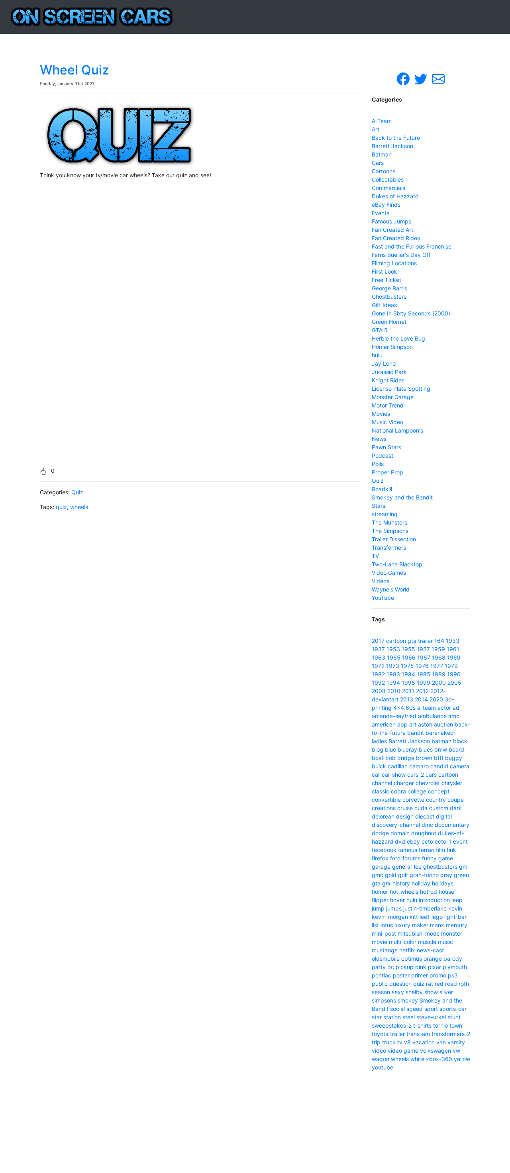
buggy (453, 757)
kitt (414, 916)
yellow (462, 1059)
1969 (454, 657)
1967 (423, 657)
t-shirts (422, 1025)
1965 (393, 657)
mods (432, 933)
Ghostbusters (389, 296)
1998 (408, 682)
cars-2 (415, 774)
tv (399, 1042)
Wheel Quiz (74, 70)
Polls (378, 463)
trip (376, 1042)
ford (395, 858)
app (402, 724)
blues (426, 749)
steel (408, 1017)
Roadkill (382, 489)
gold (390, 874)
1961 (453, 649)
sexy (398, 992)
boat (378, 757)
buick (379, 766)
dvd (400, 841)
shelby (414, 992)
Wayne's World (391, 589)
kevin (455, 908)
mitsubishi (411, 933)
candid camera (449, 766)
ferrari (426, 849)
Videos (380, 581)
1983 (393, 674)
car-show (394, 774)
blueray (407, 749)
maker (420, 925)
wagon (380, 1059)
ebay (413, 841)
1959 (438, 649)
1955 (408, 649)
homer (380, 891)
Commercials (388, 187)
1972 (378, 665)
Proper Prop (387, 472)
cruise (405, 808)
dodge (380, 833)
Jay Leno (384, 363)
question (400, 983)
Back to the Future (396, 137)
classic (380, 791)
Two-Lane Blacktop (397, 564)
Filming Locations (394, 263)
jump (378, 908)
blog (377, 749)
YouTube (383, 597)
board (456, 749)
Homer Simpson (392, 346)
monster (451, 933)
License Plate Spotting (401, 388)
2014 (421, 699)
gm (463, 866)
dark (456, 808)
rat (429, 983)
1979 (451, 665)
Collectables (388, 179)
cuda (421, 808)
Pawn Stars (386, 447)
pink (420, 966)
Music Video (387, 422)
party (379, 966)
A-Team (382, 120)
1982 (378, 674)
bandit (415, 732)
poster (401, 975)
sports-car (453, 1008)
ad (456, 707)
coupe (455, 799)
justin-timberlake (425, 908)
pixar (434, 966)
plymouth (455, 966)
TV (375, 555)
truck (389, 1042)
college (417, 791)
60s (411, 707)
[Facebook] (404, 78)
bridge (405, 757)
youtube (382, 1067)
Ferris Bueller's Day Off (401, 254)
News (379, 438)
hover (397, 900)
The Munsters (389, 522)
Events (380, 213)
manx (437, 925)
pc (390, 966)
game (445, 858)
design (405, 816)
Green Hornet (389, 321)
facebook (384, 849)
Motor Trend (388, 405)
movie (379, 941)
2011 (408, 690)
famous (407, 849)
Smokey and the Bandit (402, 497)
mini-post (384, 933)
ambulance (432, 716)
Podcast (382, 455)
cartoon (396, 640)
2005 (454, 682)
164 (439, 640)
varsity (456, 1042)
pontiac (381, 975)
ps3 (453, 975)
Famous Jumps (391, 221)
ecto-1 (443, 841)
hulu (377, 355)
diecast (424, 816)
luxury (402, 925)
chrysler (451, 782)
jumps (394, 908)
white (417, 1059)
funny (429, 858)
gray (446, 874)
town (455, 1025)
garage (381, 866)
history (401, 883)
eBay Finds (386, 204)
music (445, 941)
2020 (436, 699)
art (412, 724)
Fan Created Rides (396, 238)
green (461, 874)
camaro (419, 766)
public (380, 983)
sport (431, 1008)
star (377, 1017)
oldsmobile (386, 958)
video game (403, 1050)
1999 (423, 682)
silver (446, 992)
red (439, 983)
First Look (384, 271)
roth (464, 983)
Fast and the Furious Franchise (411, 246)
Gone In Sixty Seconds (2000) (411, 313)
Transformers (389, 547)
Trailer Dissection (394, 539)
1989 (438, 674)
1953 (393, 649)
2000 (439, 682)
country (436, 799)
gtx (386, 883)
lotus (387, 925)
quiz (61, 506)
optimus (411, 958)
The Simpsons (390, 530)
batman (441, 741)
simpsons (384, 1000)
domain (400, 833)
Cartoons (383, 171)
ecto (427, 841)
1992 (378, 682)
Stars (378, 505)
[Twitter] (421, 78)
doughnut (423, 833)
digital (444, 816)
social (397, 1008)
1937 (378, 649)
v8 (407, 1042)
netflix (407, 950)
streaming (385, 514)
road (451, 983)
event (460, 841)
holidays (442, 883)
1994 (393, 682)
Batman (382, 154)
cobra (398, 791)
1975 (407, 665)
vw (456, 1050)
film (440, 849)
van (441, 1042)
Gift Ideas (384, 305)
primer (419, 975)
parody (452, 958)
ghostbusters (440, 866)
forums (411, 858)
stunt (454, 1017)
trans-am (418, 1033)
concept (438, 791)
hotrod (428, 891)
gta (412, 640)
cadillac (398, 766)
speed (414, 1008)
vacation (423, 1042)
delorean (383, 816)
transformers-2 (451, 1033)
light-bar (455, 916)
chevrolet (428, 782)
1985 (423, 674)
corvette (413, 799)
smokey (408, 1000)
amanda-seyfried (394, 716)
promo (438, 975)
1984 (408, 674)
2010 (393, 690)
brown (424, 757)
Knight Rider (388, 380)
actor (444, 707)
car (376, 774)
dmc (427, 824)
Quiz (77, 492)
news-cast (430, 950)
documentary (452, 824)
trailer (425, 640)
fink (451, 849)
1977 (436, 665)
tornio (440, 1025)
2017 (378, 640)
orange (433, 958)
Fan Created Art (392, 229)
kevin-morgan (390, 916)
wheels (79, 506)
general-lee (407, 866)
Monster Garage (393, 397)
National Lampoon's (397, 430)
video (379, 1050)
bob (390, 757)
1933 (452, 640)
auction (443, 724)
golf (403, 874)
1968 (438, 657)
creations (384, 808)
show (431, 992)
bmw (440, 749)
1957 (423, 649)
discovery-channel (396, 824)
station (392, 1017)
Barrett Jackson (392, 146)
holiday (421, 883)
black (460, 741)
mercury (456, 925)
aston (425, 724)
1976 (422, 665)
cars (431, 774)
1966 (409, 657)
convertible (386, 799)
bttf (438, 757)
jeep (457, 900)
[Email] (438, 78)
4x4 (398, 707)
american (384, 724)
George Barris (389, 288)
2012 (422, 690)
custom (438, 808)
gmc (377, 874)
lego (437, 916)
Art (375, 129)
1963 (378, 657)
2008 (379, 690)
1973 (392, 665)
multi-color (402, 941)
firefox (380, 858)
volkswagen (435, 1050)
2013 (406, 699)
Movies (381, 413)
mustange (385, 950)
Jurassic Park (389, 371)
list (375, 925)
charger (404, 782)
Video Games (389, 572)
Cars (378, 162)
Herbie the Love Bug (398, 338)
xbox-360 (439, 1059)
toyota (380, 1033)
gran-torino (424, 874)
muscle (427, 941)
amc (453, 716)
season (381, 992)
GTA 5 (380, 330)
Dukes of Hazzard (395, 196)
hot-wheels (404, 891)
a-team (426, 707)
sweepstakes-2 (392, 1025)
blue (390, 749)
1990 (454, 674)
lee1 (425, 916)
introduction (434, 900)
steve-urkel (431, 1017)
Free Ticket (386, 279)
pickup (405, 966)
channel (382, 782)
